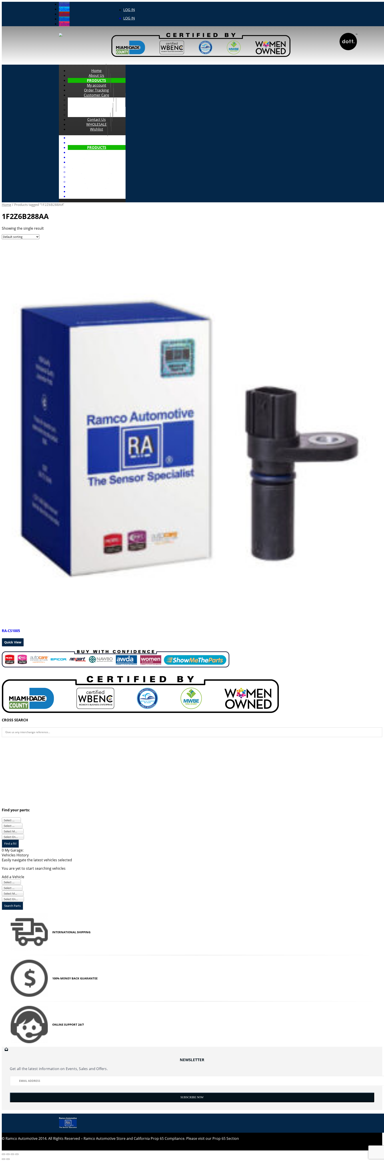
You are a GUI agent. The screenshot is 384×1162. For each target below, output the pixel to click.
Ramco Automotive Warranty (96, 167)
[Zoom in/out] (17, 1154)
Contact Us (96, 186)
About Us (96, 142)
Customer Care (96, 162)
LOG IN (129, 9)
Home (97, 137)
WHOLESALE (96, 191)
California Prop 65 (97, 171)
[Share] (8, 1154)
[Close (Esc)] (3, 1154)
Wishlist (96, 129)
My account (96, 152)
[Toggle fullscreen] (12, 1154)
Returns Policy (97, 176)
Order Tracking (96, 157)
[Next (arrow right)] (8, 1159)
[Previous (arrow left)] (3, 1159)
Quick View (12, 642)
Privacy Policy (96, 181)
